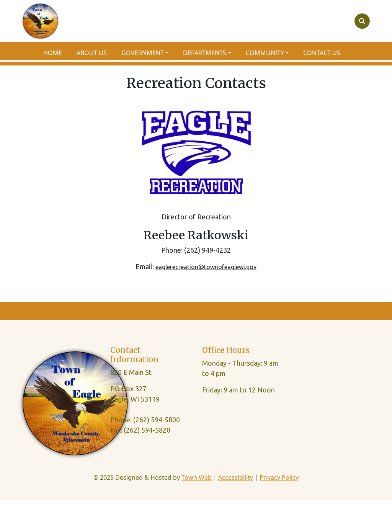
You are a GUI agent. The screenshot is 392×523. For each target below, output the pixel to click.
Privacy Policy (279, 477)
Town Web (196, 477)
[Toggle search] (362, 21)
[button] (149, 52)
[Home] (40, 21)
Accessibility (235, 477)
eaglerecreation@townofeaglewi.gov (205, 266)
